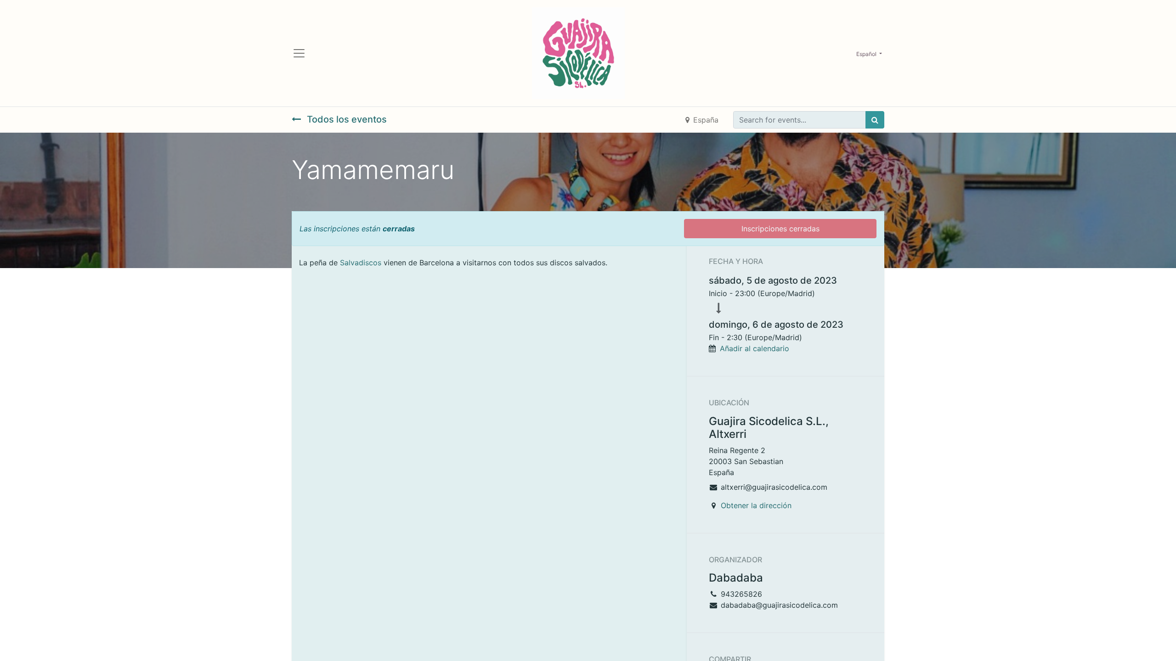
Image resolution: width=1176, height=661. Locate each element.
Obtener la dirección (756, 505)
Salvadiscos (360, 262)
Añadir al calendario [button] (754, 348)
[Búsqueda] (874, 120)
